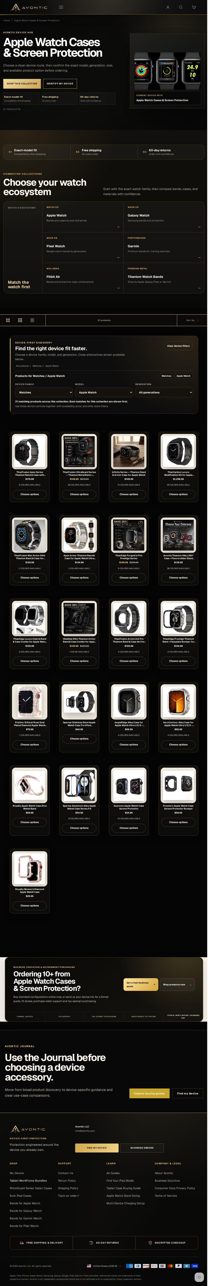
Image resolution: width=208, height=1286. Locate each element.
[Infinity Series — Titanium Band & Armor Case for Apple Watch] (128, 451)
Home (6, 20)
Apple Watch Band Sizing (123, 1196)
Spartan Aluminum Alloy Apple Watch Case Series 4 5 (79, 807)
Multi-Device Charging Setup (125, 1203)
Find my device (187, 1093)
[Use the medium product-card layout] (22, 320)
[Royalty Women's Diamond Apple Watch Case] (29, 868)
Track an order (68, 1196)
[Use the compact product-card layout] (34, 320)
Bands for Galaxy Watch (26, 1211)
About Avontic (164, 1173)
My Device (17, 1173)
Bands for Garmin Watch (26, 1218)
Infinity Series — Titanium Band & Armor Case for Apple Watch (129, 473)
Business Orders (142, 1147)
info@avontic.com (85, 1130)
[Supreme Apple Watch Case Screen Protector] (128, 785)
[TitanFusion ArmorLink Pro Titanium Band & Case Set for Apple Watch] (128, 618)
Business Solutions (167, 1180)
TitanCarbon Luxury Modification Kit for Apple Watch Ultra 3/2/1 (178, 473)
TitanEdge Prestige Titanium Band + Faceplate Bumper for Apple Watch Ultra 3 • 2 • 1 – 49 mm (178, 640)
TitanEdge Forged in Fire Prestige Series (128, 557)
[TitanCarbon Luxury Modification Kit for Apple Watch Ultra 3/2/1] (178, 451)
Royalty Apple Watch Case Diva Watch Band (30, 807)
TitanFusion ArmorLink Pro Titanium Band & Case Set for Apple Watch (129, 640)
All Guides (113, 1173)
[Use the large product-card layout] (10, 320)
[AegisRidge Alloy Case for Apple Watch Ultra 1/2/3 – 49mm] (128, 701)
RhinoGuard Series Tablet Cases (31, 1188)
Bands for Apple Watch (25, 1203)
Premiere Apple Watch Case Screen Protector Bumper (178, 807)
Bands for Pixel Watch (24, 1226)
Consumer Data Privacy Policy (175, 1188)
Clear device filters (178, 345)
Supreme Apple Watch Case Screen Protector (129, 807)
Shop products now (177, 984)
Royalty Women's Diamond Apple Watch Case (29, 890)
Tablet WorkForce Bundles (28, 1180)
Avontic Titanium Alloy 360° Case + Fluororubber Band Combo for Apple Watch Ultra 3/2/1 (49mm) (178, 557)
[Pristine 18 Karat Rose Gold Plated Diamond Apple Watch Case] (29, 701)
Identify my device (60, 83)
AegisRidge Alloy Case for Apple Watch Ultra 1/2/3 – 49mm (129, 724)
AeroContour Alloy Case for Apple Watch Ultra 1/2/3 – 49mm (178, 724)
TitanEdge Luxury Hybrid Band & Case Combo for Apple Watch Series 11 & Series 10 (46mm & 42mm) (30, 640)
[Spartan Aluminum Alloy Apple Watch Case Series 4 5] (79, 785)
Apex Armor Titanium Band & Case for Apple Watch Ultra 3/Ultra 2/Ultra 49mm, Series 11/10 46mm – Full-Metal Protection (79, 557)
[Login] (167, 7)
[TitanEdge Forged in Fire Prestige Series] (128, 535)
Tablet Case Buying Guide (123, 1188)
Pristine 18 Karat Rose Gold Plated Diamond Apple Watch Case (30, 724)
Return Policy (67, 1180)
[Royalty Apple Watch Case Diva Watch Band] (29, 785)
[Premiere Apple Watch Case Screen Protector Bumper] (178, 785)
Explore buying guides (149, 1093)
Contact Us (65, 1173)
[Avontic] (28, 1129)
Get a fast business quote (141, 984)
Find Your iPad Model (120, 1180)
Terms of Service (166, 1196)
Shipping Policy (68, 1188)
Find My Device (97, 1147)
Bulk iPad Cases (20, 1196)
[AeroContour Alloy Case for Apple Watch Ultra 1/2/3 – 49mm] (178, 701)
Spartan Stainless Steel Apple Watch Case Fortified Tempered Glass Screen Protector (79, 724)
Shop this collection (22, 83)
